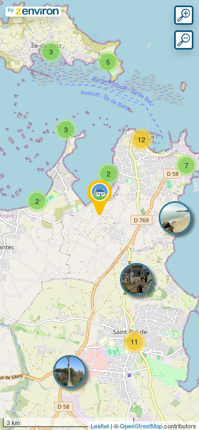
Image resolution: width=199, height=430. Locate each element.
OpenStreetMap (141, 425)
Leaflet (100, 425)
